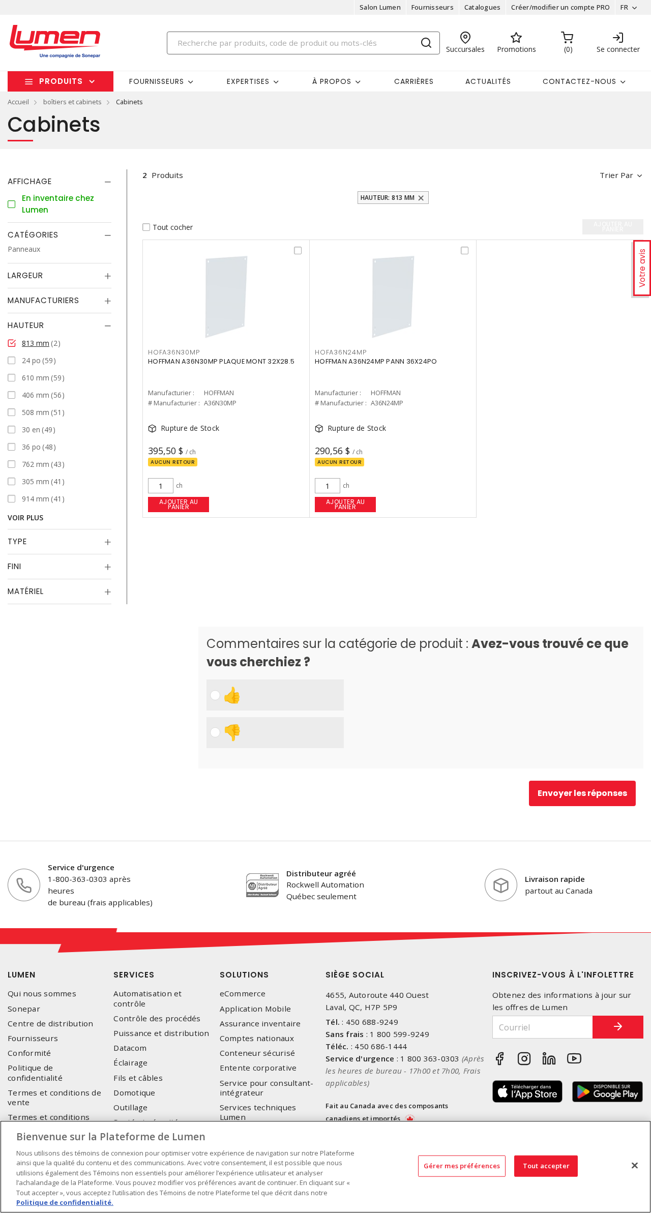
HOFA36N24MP (340, 352)
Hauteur (26, 325)
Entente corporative (258, 1068)
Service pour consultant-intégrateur (267, 1088)
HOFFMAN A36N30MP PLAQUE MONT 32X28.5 (221, 361)
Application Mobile (255, 1009)
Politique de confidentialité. (64, 1202)
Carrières (414, 81)
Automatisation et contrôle (147, 998)
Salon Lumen (380, 7)
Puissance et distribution (161, 1033)
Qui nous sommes (42, 993)
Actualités (488, 81)
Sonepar (24, 1009)
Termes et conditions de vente (54, 1097)
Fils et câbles (138, 1078)
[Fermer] (635, 1165)
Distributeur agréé (321, 873)
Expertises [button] (248, 81)
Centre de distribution (51, 1023)
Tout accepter (546, 1165)
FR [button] (624, 7)
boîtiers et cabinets (72, 101)
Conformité (29, 1053)
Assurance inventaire (260, 1023)
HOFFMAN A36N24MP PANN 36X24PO (376, 361)
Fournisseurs (432, 7)
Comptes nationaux (257, 1038)
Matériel (26, 591)
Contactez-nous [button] (579, 81)
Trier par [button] (616, 175)
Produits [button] (61, 81)
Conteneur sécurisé (257, 1053)
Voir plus (25, 517)
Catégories (33, 234)
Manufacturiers (43, 300)
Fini (14, 566)
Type (17, 541)
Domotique (134, 1093)
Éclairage (130, 1063)
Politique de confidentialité (35, 1072)
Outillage (130, 1107)
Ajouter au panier (178, 504)
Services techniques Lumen (258, 1112)
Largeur (25, 275)
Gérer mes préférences (462, 1165)
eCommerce (242, 993)
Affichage (30, 181)
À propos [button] (331, 81)
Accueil (18, 101)
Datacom (129, 1048)
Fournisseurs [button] (156, 81)
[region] (325, 1166)
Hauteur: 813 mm (388, 197)
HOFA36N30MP (173, 352)
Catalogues (482, 7)
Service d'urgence (81, 867)
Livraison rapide (555, 879)
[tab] (59, 181)
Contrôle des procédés (156, 1018)
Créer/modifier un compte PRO (560, 7)
